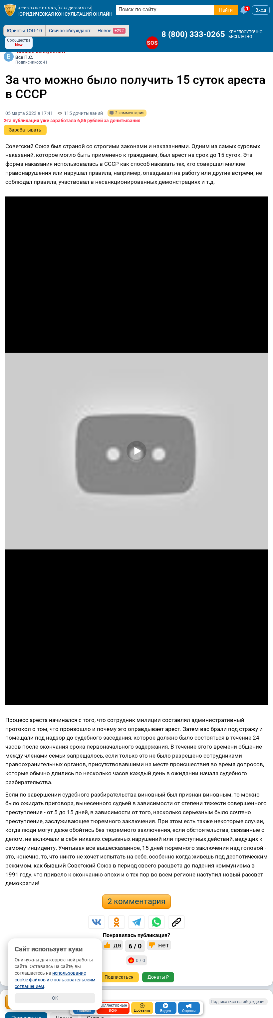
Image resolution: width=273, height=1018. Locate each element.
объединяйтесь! (75, 8)
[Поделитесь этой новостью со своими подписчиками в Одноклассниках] (116, 922)
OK (55, 998)
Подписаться (119, 977)
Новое (111, 30)
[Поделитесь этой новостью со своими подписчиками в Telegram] (136, 922)
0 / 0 (140, 960)
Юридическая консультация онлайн (65, 14)
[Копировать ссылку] (176, 922)
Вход (260, 10)
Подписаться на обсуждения (238, 1001)
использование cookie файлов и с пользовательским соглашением (55, 979)
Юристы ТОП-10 (24, 30)
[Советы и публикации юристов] (10, 10)
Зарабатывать (25, 130)
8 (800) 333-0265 (193, 34)
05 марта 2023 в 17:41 (29, 113)
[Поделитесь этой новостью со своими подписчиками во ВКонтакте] (96, 922)
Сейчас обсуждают (70, 30)
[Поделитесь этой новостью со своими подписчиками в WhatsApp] (156, 922)
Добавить (142, 1010)
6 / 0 (135, 946)
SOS (152, 43)
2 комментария (136, 901)
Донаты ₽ (158, 977)
